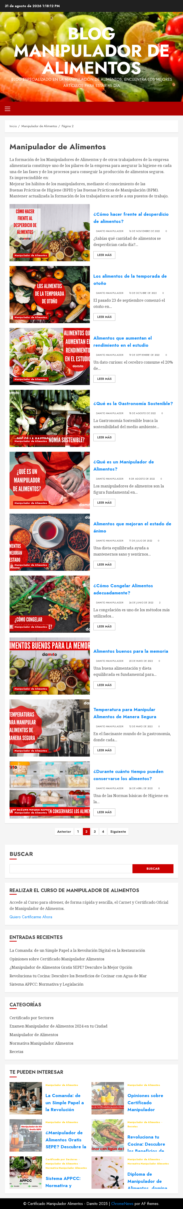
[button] (7, 108)
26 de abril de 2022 (141, 788)
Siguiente (118, 831)
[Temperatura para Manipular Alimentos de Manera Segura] (50, 728)
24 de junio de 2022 (141, 602)
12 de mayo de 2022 (140, 726)
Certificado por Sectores (32, 1017)
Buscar (21, 854)
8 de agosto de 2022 (142, 479)
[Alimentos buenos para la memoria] (50, 666)
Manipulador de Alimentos (31, 255)
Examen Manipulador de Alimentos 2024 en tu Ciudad (58, 1026)
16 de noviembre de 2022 (144, 231)
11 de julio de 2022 (140, 540)
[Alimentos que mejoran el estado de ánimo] (50, 542)
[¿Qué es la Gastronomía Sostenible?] (50, 418)
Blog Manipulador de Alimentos (92, 50)
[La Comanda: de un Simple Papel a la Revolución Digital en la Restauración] (26, 1098)
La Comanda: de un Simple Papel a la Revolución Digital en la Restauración (77, 950)
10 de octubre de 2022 (143, 293)
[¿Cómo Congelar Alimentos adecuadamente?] (50, 604)
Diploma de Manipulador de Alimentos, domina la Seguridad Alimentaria (147, 1188)
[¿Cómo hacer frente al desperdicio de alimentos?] (50, 232)
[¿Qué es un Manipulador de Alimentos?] (50, 480)
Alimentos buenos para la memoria (130, 651)
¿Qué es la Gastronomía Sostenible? (133, 403)
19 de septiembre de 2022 (144, 355)
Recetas (16, 1051)
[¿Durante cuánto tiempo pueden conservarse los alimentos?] (50, 789)
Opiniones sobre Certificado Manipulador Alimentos (57, 959)
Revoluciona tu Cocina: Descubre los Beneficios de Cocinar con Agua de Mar (78, 975)
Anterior (64, 831)
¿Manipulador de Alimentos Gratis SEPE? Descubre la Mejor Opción (71, 967)
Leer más (104, 255)
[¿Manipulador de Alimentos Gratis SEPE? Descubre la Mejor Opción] (26, 1135)
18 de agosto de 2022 (142, 413)
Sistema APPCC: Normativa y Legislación (46, 984)
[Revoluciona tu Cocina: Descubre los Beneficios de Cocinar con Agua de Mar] (108, 1135)
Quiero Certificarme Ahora (31, 917)
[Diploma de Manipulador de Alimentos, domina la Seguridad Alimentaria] (108, 1172)
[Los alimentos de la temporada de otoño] (50, 294)
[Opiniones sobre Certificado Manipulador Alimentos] (108, 1098)
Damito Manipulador (109, 231)
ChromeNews (122, 1203)
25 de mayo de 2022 (141, 661)
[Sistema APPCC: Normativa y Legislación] (26, 1172)
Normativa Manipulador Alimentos (41, 1043)
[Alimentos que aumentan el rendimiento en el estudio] (50, 356)
